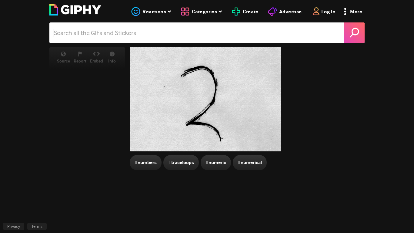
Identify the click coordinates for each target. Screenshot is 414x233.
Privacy (13, 226)
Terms (37, 226)
